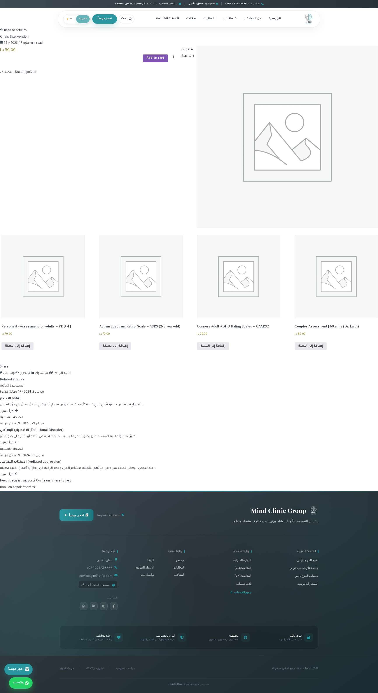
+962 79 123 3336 (99, 568)
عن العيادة (254, 18)
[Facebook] (114, 606)
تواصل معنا (147, 574)
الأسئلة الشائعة (167, 18)
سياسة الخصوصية (125, 668)
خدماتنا (231, 18)
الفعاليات (209, 18)
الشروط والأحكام (95, 668)
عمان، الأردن (104, 560)
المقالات (179, 574)
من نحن (180, 560)
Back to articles (15, 30)
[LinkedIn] (94, 606)
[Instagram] (104, 606)
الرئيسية (275, 18)
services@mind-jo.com (95, 576)
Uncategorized (25, 72)
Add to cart (155, 58)
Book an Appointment (16, 487)
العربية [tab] (83, 19)
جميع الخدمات (243, 592)
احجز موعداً (105, 19)
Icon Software (184, 684)
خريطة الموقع (67, 668)
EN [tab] (71, 19)
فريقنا (150, 560)
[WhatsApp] (84, 606)
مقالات (191, 18)
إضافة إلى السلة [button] (310, 346)
